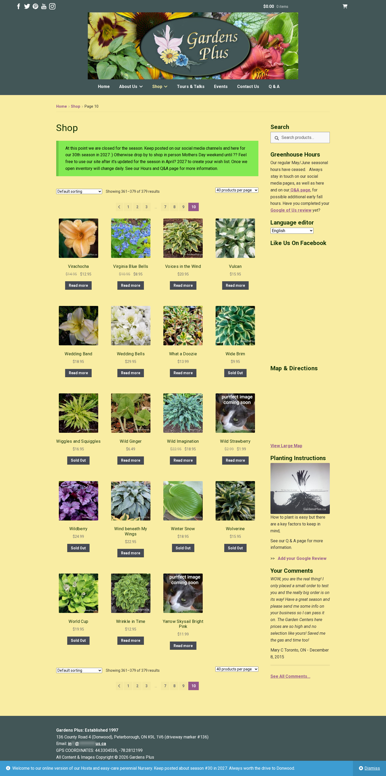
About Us (128, 86)
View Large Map (286, 445)
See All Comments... (290, 676)
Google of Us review (290, 210)
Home (104, 86)
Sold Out (235, 373)
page (304, 190)
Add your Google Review (301, 558)
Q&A (294, 190)
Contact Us (248, 86)
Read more (78, 285)
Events (221, 86)
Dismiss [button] (372, 768)
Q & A (274, 86)
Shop (157, 86)
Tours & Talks (191, 86)
